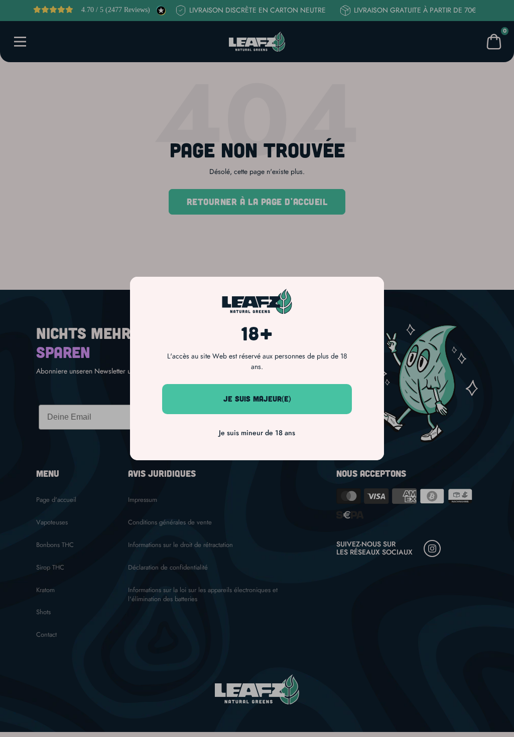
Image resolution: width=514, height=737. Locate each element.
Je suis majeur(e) (257, 398)
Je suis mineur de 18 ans (257, 433)
